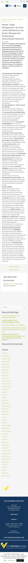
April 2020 (5, 439)
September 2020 (6, 431)
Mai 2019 (4, 470)
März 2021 (5, 423)
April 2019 (5, 473)
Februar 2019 (5, 475)
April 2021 (5, 420)
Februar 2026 (5, 356)
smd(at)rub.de (16, 527)
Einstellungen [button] (11, 560)
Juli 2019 (4, 464)
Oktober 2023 (5, 383)
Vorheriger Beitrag (14, 266)
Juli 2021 (4, 417)
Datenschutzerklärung (14, 532)
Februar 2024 (5, 375)
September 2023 (6, 386)
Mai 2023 (4, 397)
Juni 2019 (4, 467)
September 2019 (6, 459)
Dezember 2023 (6, 381)
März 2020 (5, 442)
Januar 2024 (5, 378)
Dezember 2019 (6, 450)
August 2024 (5, 370)
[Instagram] (21, 1)
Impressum (14, 531)
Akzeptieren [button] (20, 560)
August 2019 (5, 462)
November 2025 (6, 361)
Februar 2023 (5, 403)
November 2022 (6, 406)
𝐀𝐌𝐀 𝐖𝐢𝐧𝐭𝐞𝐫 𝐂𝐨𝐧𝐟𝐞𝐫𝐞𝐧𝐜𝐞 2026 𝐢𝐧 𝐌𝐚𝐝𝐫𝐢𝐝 (13, 325)
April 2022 (5, 409)
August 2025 (5, 364)
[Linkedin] (24, 1)
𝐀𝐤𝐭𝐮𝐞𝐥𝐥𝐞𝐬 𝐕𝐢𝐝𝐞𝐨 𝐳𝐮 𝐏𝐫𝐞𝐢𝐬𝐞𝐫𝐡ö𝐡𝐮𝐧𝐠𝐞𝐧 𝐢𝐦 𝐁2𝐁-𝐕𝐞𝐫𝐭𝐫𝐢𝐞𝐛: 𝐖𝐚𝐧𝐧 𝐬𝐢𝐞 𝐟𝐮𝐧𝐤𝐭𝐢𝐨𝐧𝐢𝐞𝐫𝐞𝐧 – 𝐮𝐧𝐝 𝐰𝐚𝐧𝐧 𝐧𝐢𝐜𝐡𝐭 (14, 329)
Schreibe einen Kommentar (9, 19)
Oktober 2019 (5, 456)
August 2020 (5, 434)
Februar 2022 (5, 411)
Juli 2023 (4, 392)
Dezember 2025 (6, 358)
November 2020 (6, 425)
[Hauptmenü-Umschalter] (24, 6)
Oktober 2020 (5, 428)
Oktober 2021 (5, 414)
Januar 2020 (5, 448)
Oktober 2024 (5, 367)
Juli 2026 (4, 353)
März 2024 (5, 372)
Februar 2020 (5, 445)
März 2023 (5, 400)
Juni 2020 (4, 436)
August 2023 (5, 389)
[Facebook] (27, 1)
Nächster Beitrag (14, 270)
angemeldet (12, 284)
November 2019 (6, 453)
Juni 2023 (4, 395)
